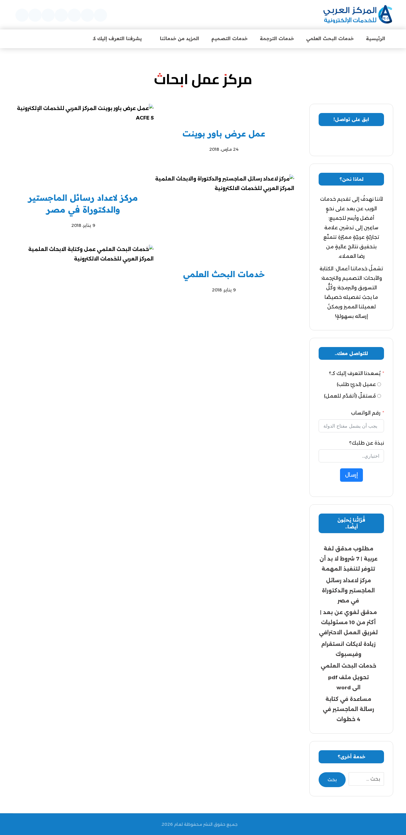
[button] (100, 15)
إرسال (351, 475)
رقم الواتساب (365, 413)
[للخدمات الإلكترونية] (357, 14)
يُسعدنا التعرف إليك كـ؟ (354, 373)
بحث (332, 779)
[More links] (71, 38)
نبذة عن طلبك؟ (366, 443)
